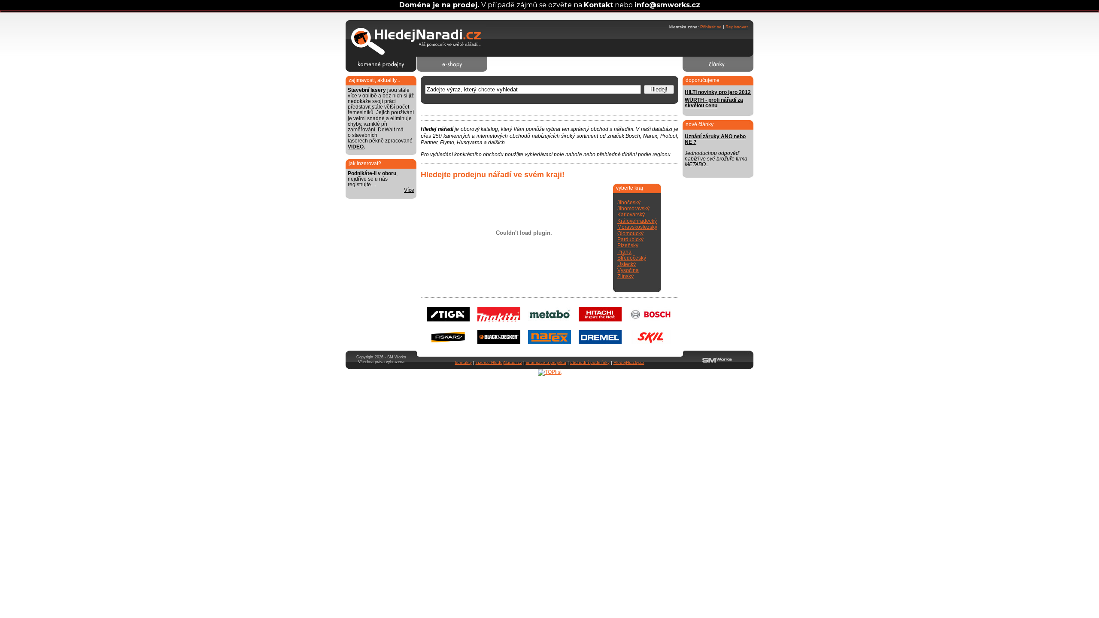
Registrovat (737, 26)
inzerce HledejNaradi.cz (499, 362)
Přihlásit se (711, 26)
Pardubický (630, 239)
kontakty (463, 362)
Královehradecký (637, 221)
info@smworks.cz (667, 5)
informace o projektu (546, 362)
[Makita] (498, 320)
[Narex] (549, 342)
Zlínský (625, 276)
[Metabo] (549, 320)
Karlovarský (631, 215)
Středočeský (631, 258)
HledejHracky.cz (628, 362)
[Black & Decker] (498, 342)
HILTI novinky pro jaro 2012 (718, 92)
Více (409, 190)
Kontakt (598, 5)
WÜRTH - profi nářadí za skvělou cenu (714, 103)
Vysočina (628, 270)
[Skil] (650, 342)
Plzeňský (627, 245)
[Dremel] (600, 342)
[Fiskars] (448, 342)
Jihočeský (629, 203)
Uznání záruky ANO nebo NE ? (715, 139)
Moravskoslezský (637, 227)
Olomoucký (630, 233)
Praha (624, 252)
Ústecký (626, 264)
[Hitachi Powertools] (600, 320)
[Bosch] (650, 320)
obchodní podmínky (590, 362)
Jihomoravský (633, 209)
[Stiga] (448, 320)
